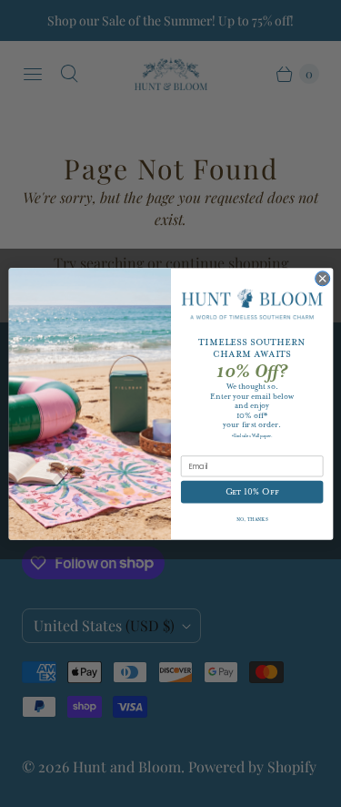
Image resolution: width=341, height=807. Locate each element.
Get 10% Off (251, 491)
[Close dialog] (322, 278)
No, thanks (251, 519)
